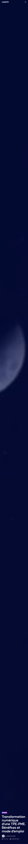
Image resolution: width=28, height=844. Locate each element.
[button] (25, 2)
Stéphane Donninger (11, 836)
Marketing (4, 812)
